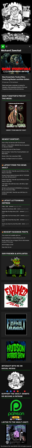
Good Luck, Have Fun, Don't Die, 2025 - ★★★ (13, 224)
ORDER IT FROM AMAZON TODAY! (16, 130)
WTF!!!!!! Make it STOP (7, 244)
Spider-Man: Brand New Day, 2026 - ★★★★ (13, 219)
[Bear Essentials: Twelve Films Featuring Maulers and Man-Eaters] (16, 63)
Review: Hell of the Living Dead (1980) (11, 156)
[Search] (30, 46)
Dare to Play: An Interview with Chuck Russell (13, 142)
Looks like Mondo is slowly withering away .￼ (13, 238)
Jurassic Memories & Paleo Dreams (11, 149)
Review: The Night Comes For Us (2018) (12, 158)
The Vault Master (14, 82)
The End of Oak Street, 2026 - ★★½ (11, 209)
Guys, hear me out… (7, 247)
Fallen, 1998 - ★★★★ (7, 206)
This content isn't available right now (11, 235)
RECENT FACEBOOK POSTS (15, 232)
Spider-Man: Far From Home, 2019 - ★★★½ (13, 215)
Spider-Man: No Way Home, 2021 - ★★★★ (13, 211)
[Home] (3, 46)
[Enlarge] (23, 373)
